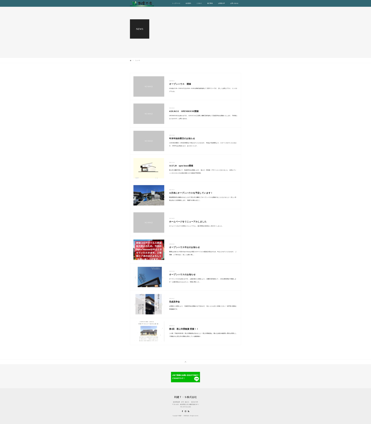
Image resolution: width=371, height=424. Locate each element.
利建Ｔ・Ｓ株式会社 (185, 397)
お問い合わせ (234, 3)
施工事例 (210, 3)
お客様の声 (221, 3)
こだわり (199, 3)
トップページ (176, 3)
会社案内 (188, 3)
